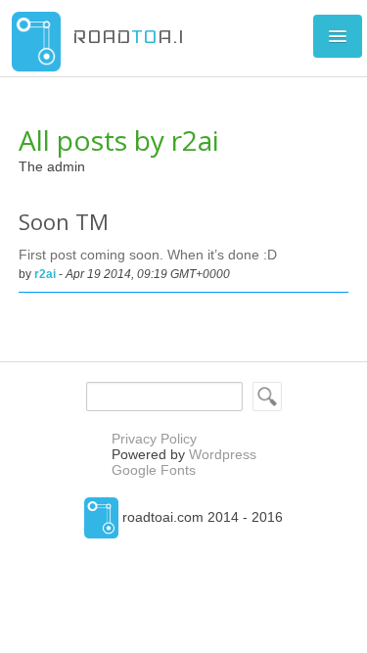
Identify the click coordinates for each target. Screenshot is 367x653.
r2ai (45, 274)
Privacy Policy (154, 438)
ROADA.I (128, 36)
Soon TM (64, 221)
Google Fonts (154, 470)
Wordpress (222, 454)
